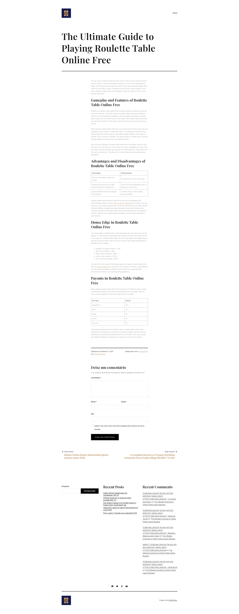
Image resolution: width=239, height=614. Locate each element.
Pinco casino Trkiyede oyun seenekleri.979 (120, 513)
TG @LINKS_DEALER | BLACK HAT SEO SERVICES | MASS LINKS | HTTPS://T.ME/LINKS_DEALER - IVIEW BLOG (160, 564)
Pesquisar (65, 486)
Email (123, 402)
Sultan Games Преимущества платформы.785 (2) (115, 494)
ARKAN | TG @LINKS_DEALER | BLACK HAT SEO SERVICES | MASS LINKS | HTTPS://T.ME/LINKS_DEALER (160, 547)
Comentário (96, 378)
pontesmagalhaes (99, 354)
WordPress (173, 600)
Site (92, 414)
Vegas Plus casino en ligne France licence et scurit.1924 (120, 509)
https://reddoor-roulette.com (124, 203)
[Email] (126, 586)
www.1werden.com (103, 267)
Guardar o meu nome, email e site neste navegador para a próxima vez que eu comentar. (119, 428)
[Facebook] (112, 586)
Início (175, 13)
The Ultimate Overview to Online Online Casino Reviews (159, 553)
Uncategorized (143, 351)
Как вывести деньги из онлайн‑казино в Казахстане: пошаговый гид (119, 504)
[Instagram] (122, 586)
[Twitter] (117, 586)
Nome (94, 402)
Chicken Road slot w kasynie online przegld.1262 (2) (117, 499)
